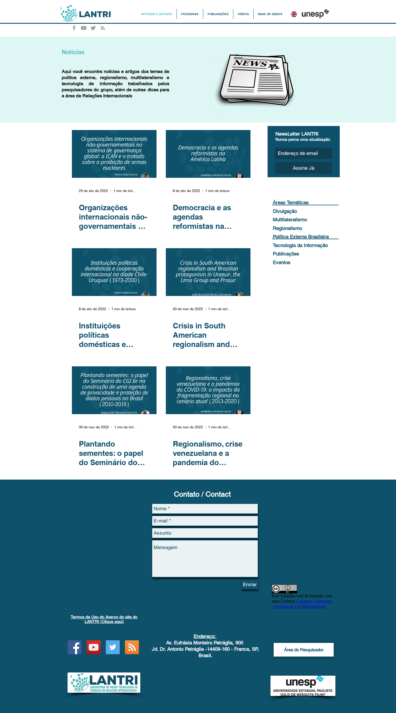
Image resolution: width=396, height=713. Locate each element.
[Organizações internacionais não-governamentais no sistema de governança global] (114, 154)
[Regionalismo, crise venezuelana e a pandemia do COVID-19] (208, 390)
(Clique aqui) (104, 619)
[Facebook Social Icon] (74, 647)
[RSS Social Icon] (132, 647)
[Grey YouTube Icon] (83, 28)
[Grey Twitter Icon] (93, 28)
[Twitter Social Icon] (113, 647)
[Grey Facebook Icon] (74, 28)
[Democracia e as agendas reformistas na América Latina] (208, 154)
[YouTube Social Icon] (94, 647)
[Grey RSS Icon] (102, 28)
